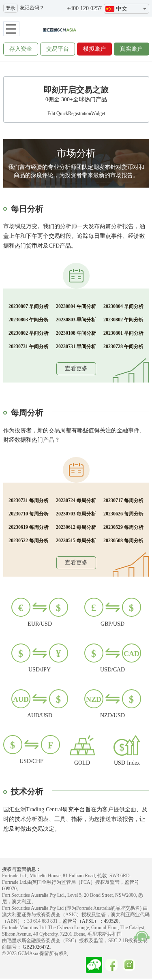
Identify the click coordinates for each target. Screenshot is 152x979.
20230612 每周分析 (76, 527)
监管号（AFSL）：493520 (90, 921)
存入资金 (20, 49)
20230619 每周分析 (29, 527)
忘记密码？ (32, 8)
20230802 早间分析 (29, 333)
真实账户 (131, 49)
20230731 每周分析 (29, 500)
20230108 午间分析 (76, 333)
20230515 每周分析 (76, 540)
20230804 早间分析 (123, 306)
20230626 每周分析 (123, 514)
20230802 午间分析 (123, 320)
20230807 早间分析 (29, 306)
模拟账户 (94, 49)
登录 (10, 8)
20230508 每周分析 (123, 540)
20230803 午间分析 (29, 320)
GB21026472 (35, 947)
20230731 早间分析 (76, 346)
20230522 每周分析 (29, 540)
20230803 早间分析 (76, 320)
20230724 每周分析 (76, 500)
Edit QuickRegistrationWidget (76, 113)
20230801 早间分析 (123, 333)
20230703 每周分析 (76, 514)
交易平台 (57, 49)
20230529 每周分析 (123, 527)
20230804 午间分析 (76, 306)
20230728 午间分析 (123, 346)
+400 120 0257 (84, 8)
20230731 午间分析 (29, 346)
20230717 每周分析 (123, 500)
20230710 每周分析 (29, 514)
